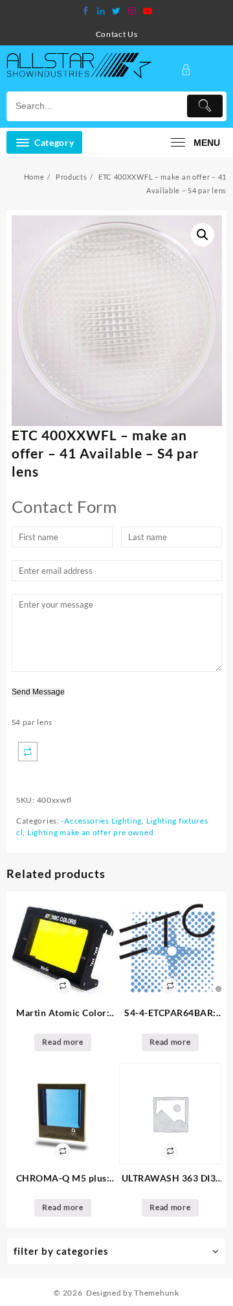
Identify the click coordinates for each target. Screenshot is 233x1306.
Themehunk (156, 1293)
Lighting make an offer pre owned (90, 832)
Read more (62, 1042)
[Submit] (205, 106)
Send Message (38, 692)
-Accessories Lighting (101, 820)
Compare (28, 751)
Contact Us (117, 34)
